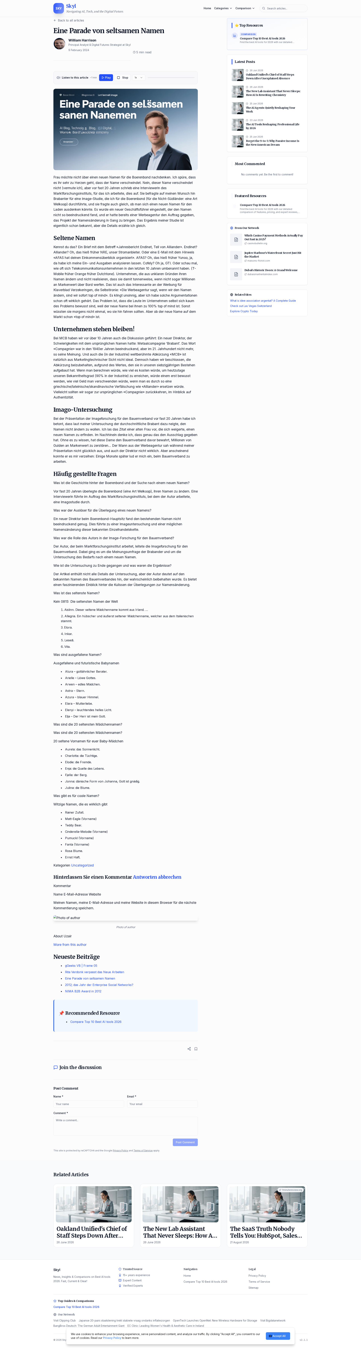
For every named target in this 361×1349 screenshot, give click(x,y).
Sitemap (254, 1287)
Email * (131, 1096)
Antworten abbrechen (157, 877)
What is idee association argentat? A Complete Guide (263, 300)
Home (207, 8)
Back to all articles (71, 20)
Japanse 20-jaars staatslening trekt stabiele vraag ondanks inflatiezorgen (124, 1320)
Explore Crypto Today (244, 311)
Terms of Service (143, 1150)
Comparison (243, 8)
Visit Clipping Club (64, 1320)
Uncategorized (82, 865)
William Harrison (82, 40)
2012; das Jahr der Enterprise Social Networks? (99, 985)
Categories (221, 8)
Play (108, 77)
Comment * (60, 1113)
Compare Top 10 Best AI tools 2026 (95, 1022)
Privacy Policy (120, 1150)
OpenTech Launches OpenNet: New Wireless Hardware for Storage (215, 1320)
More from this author (69, 945)
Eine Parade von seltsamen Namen (90, 978)
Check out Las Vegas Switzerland (251, 305)
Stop (125, 77)
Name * (58, 1096)
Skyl (56, 1270)
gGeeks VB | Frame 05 (81, 965)
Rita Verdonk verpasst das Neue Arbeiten (94, 972)
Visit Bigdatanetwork (273, 1320)
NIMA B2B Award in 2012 (83, 991)
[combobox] (138, 78)
